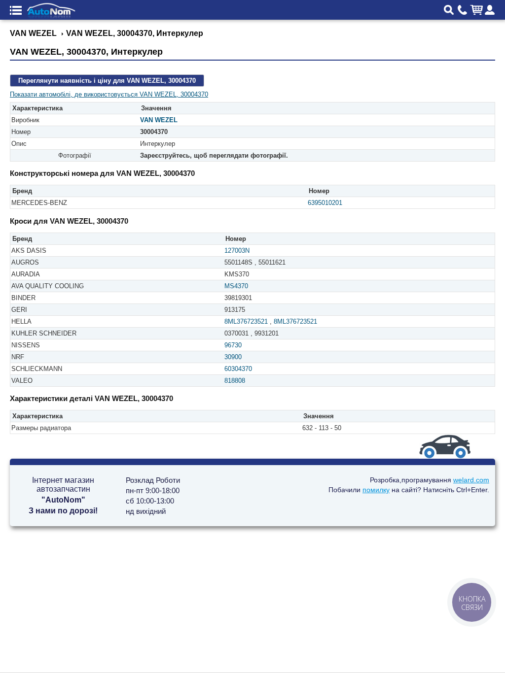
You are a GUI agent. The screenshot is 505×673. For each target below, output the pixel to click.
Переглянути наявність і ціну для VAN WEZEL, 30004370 (107, 80)
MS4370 (236, 286)
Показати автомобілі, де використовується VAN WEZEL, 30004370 (109, 94)
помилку (376, 490)
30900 (233, 357)
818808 (234, 380)
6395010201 (325, 202)
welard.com (471, 480)
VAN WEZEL (159, 120)
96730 (233, 345)
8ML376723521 (246, 321)
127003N (237, 250)
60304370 (238, 368)
